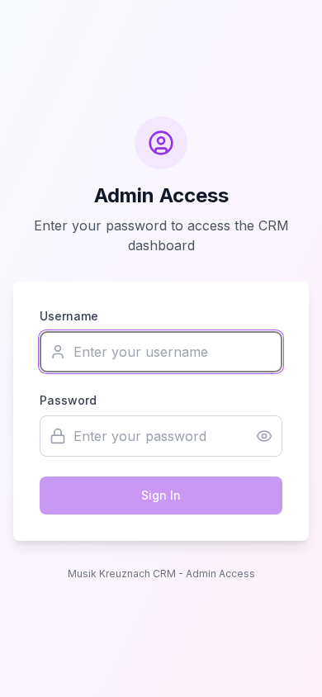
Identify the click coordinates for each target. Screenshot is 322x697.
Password (68, 400)
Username (69, 316)
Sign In (161, 495)
